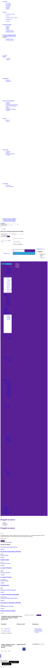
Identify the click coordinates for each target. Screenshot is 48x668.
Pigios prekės (5, 149)
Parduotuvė (17, 264)
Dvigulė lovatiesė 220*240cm (7, 610)
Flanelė (7, 29)
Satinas (7, 27)
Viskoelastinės (9, 19)
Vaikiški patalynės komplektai (12, 104)
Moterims (8, 120)
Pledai (4, 56)
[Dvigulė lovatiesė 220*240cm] (6, 606)
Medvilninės (8, 5)
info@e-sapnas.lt (7, 630)
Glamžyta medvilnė (10, 30)
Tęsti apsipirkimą (42, 257)
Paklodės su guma (9, 38)
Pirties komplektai (9, 186)
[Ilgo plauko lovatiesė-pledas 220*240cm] (8, 547)
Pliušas (7, 28)
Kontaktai (17, 267)
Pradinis (17, 263)
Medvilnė (8, 26)
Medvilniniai (8, 81)
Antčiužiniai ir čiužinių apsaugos (9, 36)
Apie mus (17, 265)
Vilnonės (8, 15)
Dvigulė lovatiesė (4, 559)
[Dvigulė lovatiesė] (4, 555)
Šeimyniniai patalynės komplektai (9, 218)
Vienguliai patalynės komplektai (9, 220)
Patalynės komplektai (7, 24)
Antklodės (5, 1)
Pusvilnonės (8, 4)
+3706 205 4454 (6, 628)
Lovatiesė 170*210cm (6, 568)
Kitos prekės (5, 183)
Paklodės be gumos (10, 40)
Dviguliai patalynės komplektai (9, 219)
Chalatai (4, 118)
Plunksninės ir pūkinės (10, 14)
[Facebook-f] (24, 649)
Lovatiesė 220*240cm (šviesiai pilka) (9, 594)
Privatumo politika (38, 631)
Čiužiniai (8, 110)
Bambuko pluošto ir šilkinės (11, 17)
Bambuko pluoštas (9, 31)
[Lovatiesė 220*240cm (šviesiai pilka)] (8, 590)
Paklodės (5, 37)
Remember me (5, 235)
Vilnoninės (8, 3)
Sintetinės (8, 6)
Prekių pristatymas (38, 629)
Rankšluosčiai (5, 78)
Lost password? (3, 236)
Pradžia (4, 522)
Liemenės (8, 185)
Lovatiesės (5, 55)
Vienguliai (8, 58)
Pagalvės (4, 12)
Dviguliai (8, 59)
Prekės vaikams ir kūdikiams (8, 100)
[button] (18, 238)
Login (4, 228)
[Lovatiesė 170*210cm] (5, 563)
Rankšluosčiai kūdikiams (11, 109)
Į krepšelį (2, 540)
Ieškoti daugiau (6, 664)
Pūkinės (7, 8)
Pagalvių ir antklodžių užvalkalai (9, 34)
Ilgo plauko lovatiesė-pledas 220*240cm (10, 551)
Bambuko (8, 7)
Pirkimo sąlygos (38, 628)
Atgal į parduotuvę (14, 662)
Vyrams (7, 121)
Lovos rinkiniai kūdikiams (11, 105)
